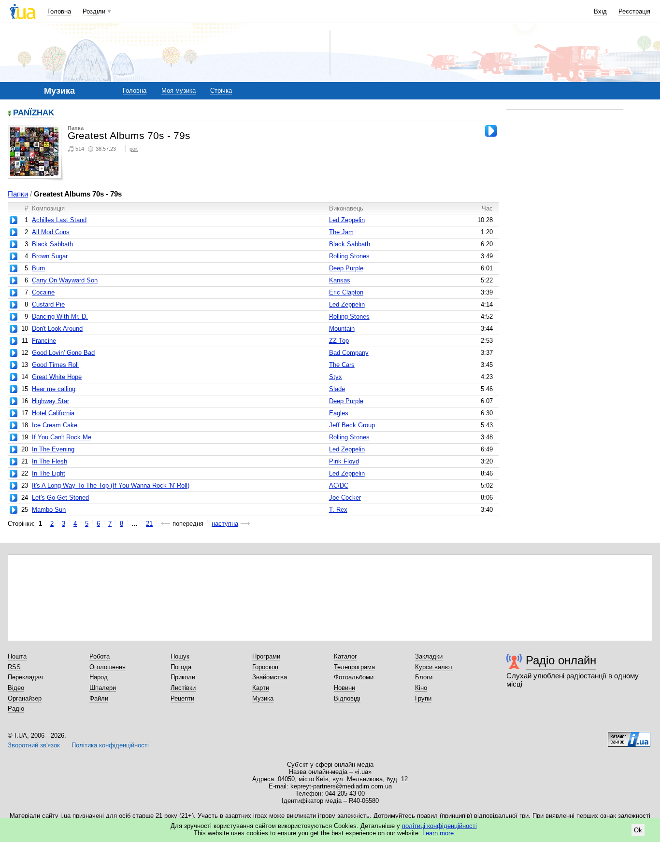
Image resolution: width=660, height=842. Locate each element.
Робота (99, 656)
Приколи (183, 677)
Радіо (16, 708)
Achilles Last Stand (59, 220)
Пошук (180, 656)
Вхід (600, 11)
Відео (16, 687)
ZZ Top (339, 340)
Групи (423, 698)
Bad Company (349, 352)
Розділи (94, 11)
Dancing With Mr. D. (60, 316)
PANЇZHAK (33, 113)
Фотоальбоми (353, 677)
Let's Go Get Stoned (60, 497)
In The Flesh (49, 461)
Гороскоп (265, 667)
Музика (262, 698)
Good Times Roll (55, 364)
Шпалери (102, 687)
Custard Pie (48, 304)
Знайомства (269, 677)
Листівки (183, 687)
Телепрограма (354, 667)
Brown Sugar (50, 256)
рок (133, 149)
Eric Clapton (346, 292)
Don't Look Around (57, 328)
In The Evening (53, 449)
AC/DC (338, 485)
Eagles (338, 413)
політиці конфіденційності (439, 825)
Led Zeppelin (347, 220)
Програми (266, 656)
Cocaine (43, 292)
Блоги (423, 677)
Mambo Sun (49, 509)
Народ (98, 677)
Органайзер (25, 698)
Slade (337, 389)
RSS (14, 667)
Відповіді (347, 698)
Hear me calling (53, 389)
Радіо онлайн (561, 660)
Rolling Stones (349, 256)
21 (149, 523)
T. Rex (338, 509)
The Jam (341, 232)
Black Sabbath (52, 244)
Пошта (17, 656)
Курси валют (434, 667)
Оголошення (107, 667)
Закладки (429, 656)
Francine (44, 340)
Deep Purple (346, 268)
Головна (59, 11)
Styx (335, 376)
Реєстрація (634, 11)
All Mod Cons (51, 232)
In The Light (48, 473)
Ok (638, 830)
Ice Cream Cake (54, 425)
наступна (225, 523)
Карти (260, 687)
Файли (98, 698)
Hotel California (53, 413)
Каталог (345, 656)
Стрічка (221, 90)
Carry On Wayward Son (65, 280)
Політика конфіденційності (110, 745)
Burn (38, 268)
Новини (344, 687)
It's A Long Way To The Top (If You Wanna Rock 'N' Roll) (110, 485)
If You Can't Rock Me (61, 437)
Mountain (342, 328)
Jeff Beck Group (352, 425)
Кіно (421, 687)
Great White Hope (57, 376)
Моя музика (178, 90)
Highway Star (50, 401)
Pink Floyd (344, 461)
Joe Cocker (345, 497)
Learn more (438, 833)
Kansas (339, 280)
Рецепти (182, 698)
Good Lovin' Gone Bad (63, 352)
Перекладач (25, 677)
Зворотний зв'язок (34, 745)
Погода (181, 667)
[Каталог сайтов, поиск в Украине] (629, 736)
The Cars (342, 364)
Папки (18, 194)
